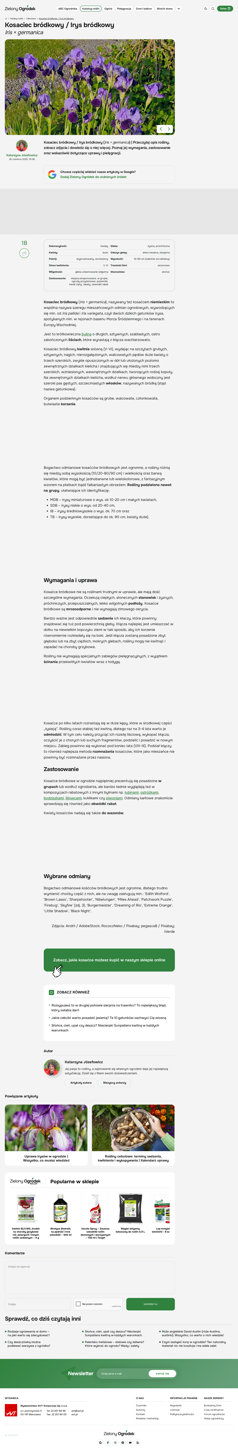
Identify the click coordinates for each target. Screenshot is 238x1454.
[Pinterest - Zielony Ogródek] (122, 1442)
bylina (86, 334)
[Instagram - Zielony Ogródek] (115, 1442)
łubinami (132, 792)
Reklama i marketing (147, 1418)
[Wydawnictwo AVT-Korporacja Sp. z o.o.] (11, 1411)
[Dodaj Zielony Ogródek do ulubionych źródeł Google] (100, 1442)
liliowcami (74, 798)
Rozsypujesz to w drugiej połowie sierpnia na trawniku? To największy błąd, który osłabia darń (108, 1007)
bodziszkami (54, 798)
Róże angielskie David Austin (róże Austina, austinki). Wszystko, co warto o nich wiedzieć (193, 1333)
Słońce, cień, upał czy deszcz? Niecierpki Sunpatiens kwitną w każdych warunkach (105, 1027)
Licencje (175, 1409)
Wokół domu (165, 8)
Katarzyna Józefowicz (21, 155)
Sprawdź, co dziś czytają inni (43, 1318)
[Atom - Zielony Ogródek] (137, 1442)
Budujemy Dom (212, 1405)
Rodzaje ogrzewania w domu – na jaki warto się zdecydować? (29, 1333)
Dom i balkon (144, 8)
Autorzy (140, 1409)
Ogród (108, 8)
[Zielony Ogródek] (119, 1433)
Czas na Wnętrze (214, 1409)
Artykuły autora (81, 1082)
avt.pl (74, 1414)
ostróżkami (149, 792)
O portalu (141, 1405)
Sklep (223, 8)
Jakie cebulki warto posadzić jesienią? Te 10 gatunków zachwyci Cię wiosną (108, 1018)
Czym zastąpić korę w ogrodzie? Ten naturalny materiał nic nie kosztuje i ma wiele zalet (194, 1344)
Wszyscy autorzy (114, 1082)
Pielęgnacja (124, 8)
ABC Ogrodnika (67, 8)
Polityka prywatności (182, 1414)
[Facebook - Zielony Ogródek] (108, 1442)
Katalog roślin (90, 8)
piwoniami (114, 798)
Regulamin (176, 1405)
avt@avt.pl (77, 1410)
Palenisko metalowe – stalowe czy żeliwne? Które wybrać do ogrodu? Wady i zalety (114, 1344)
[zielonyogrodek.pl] (6, 19)
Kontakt (140, 1414)
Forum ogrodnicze (214, 1414)
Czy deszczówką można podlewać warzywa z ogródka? (29, 1344)
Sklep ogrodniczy (214, 1418)
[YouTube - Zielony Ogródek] (130, 1442)
